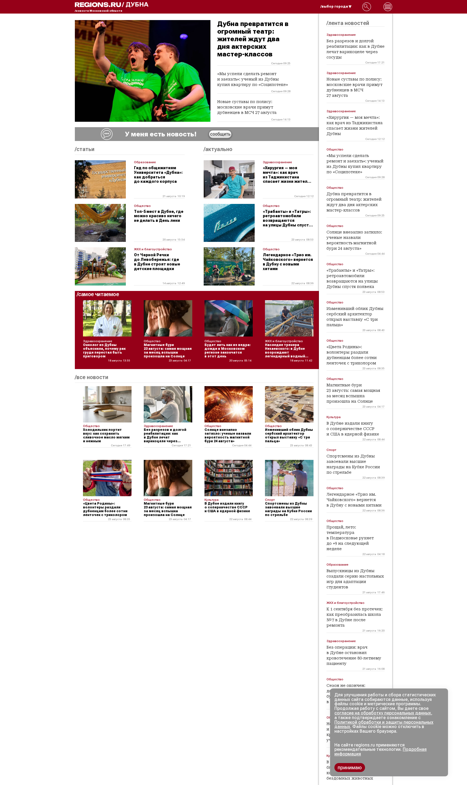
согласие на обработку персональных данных (382, 713)
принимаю (350, 767)
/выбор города (334, 6)
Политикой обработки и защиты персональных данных (383, 724)
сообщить (220, 134)
